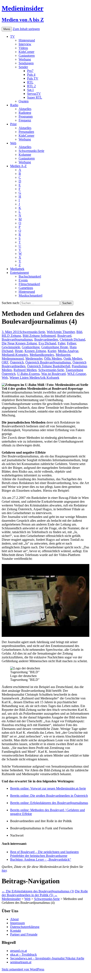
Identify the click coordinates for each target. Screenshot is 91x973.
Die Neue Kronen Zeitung (19, 343)
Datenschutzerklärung (24, 927)
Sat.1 (30, 90)
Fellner (71, 343)
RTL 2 (31, 86)
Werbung (25, 59)
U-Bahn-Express (28, 374)
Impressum (17, 923)
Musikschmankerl (30, 295)
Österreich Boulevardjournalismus (48, 362)
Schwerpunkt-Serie (31, 151)
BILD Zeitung (11, 335)
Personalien (26, 131)
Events (23, 280)
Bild (79, 332)
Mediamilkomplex (42, 354)
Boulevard (64, 335)
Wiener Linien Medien (25, 377)
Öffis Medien (53, 358)
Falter (61, 343)
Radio (14, 105)
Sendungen (26, 63)
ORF (5, 362)
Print (13, 124)
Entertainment (19, 272)
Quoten (24, 101)
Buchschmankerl (30, 276)
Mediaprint (63, 354)
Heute (19, 351)
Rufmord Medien (25, 370)
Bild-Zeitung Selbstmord (39, 335)
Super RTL (34, 97)
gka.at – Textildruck (23, 954)
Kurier (52, 351)
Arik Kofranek (49, 377)
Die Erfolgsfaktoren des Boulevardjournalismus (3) (38, 891)
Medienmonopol (13, 358)
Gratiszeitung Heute (54, 347)
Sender (23, 67)
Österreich (17, 362)
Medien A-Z (18, 166)
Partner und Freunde (23, 934)
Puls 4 (31, 74)
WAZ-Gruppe (76, 374)
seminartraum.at (20, 962)
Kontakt (15, 930)
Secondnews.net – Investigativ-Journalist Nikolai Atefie (47, 958)
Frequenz (25, 120)
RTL (30, 82)
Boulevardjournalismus (17, 339)
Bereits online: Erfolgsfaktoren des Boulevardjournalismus (49, 803)
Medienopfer (33, 358)
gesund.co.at (18, 950)
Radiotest (25, 112)
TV (12, 36)
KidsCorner (26, 52)
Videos (23, 48)
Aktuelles (25, 109)
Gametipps (26, 288)
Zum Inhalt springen (26, 29)
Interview (25, 44)
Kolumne (25, 154)
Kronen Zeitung (35, 351)
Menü (6, 29)
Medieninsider (11, 899)
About (14, 919)
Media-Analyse (68, 351)
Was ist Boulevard (53, 374)
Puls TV (32, 78)
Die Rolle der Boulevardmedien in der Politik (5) (45, 893)
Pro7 (30, 71)
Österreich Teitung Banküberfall (48, 366)
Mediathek (17, 269)
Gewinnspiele (11, 347)
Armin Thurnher (64, 332)
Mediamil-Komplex (15, 354)
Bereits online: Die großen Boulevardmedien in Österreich (49, 795)
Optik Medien (72, 358)
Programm (26, 116)
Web (13, 143)
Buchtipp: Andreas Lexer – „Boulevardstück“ (40, 859)
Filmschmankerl (29, 284)
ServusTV (34, 93)
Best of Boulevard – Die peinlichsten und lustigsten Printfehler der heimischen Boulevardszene (44, 853)
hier (4, 870)
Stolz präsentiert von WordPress (23, 969)
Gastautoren (27, 55)
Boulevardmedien (46, 339)
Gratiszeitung (31, 347)
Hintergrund (27, 40)
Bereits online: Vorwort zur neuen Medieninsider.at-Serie (48, 788)
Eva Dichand (47, 343)
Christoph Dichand (72, 339)
